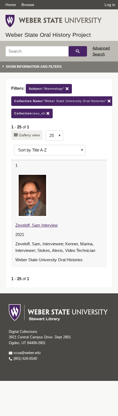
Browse (27, 4)
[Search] (78, 51)
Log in (110, 4)
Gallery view (29, 135)
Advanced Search (101, 51)
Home (10, 4)
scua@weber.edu (26, 353)
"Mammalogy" (47, 88)
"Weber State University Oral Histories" (61, 101)
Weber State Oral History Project (48, 35)
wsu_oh (30, 113)
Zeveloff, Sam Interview (36, 225)
